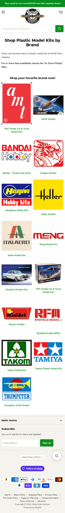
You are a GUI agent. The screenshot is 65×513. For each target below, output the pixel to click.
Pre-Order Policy (10, 498)
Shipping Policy (35, 495)
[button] (56, 455)
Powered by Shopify (32, 507)
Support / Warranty (29, 498)
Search (7, 495)
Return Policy (19, 495)
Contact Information (50, 498)
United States (31, 457)
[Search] (59, 28)
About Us (41, 501)
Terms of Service (27, 501)
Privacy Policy (51, 495)
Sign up (46, 443)
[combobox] (28, 28)
